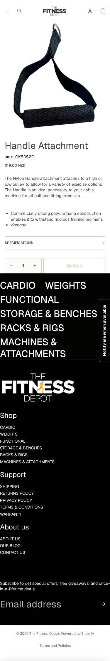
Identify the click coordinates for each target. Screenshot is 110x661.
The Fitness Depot (44, 633)
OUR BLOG (10, 545)
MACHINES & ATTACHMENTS (27, 461)
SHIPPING (9, 486)
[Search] (19, 10)
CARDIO (7, 427)
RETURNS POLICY (17, 493)
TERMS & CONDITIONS (21, 507)
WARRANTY (10, 514)
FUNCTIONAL (13, 441)
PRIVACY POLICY (16, 500)
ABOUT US (10, 539)
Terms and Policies (55, 645)
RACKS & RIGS (14, 454)
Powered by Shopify (77, 633)
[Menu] (6, 11)
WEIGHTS (9, 434)
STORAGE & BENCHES (21, 448)
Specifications (19, 242)
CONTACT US (12, 552)
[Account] (90, 10)
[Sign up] (103, 604)
